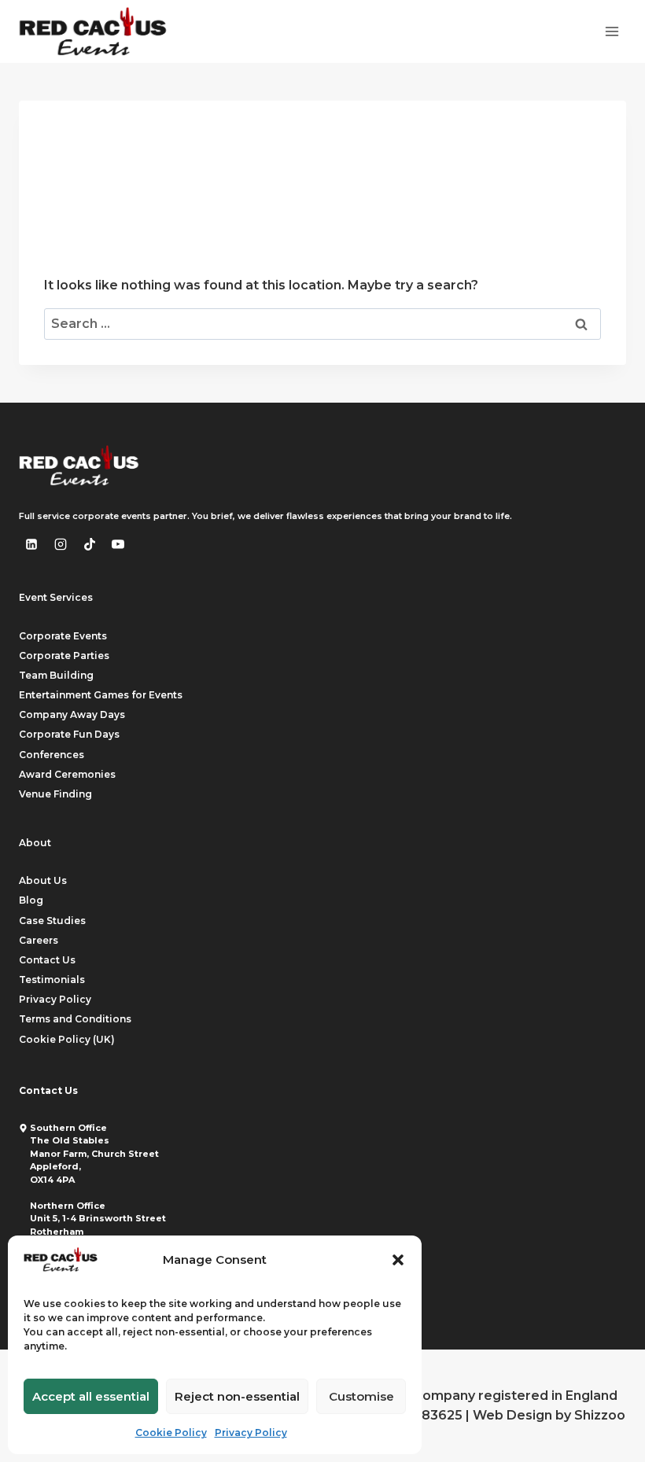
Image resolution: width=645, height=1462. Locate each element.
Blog (31, 900)
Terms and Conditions (75, 1019)
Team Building (56, 675)
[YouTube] (118, 544)
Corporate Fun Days (69, 734)
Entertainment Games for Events (100, 695)
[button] (398, 1260)
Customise (361, 1396)
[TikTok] (89, 544)
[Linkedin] (31, 544)
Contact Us (47, 960)
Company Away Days (72, 714)
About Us (43, 880)
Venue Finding (55, 794)
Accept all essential (90, 1396)
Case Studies (52, 920)
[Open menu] (611, 31)
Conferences (51, 754)
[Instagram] (60, 544)
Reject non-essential (237, 1396)
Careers (38, 940)
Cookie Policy (171, 1432)
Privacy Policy (251, 1432)
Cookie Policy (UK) (67, 1039)
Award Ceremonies (67, 774)
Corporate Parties (64, 655)
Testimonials (52, 979)
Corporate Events (63, 636)
